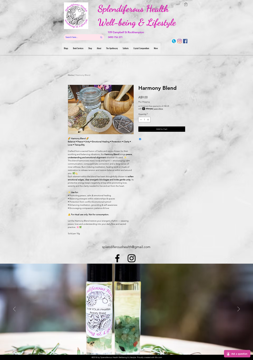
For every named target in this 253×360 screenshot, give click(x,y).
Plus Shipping (144, 102)
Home (71, 75)
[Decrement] (140, 119)
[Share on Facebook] (140, 139)
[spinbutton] (144, 119)
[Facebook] (185, 41)
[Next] (238, 309)
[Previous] (14, 309)
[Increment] (148, 119)
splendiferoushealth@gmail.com (126, 247)
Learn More (158, 108)
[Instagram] (179, 41)
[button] (185, 4)
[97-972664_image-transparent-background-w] (174, 41)
